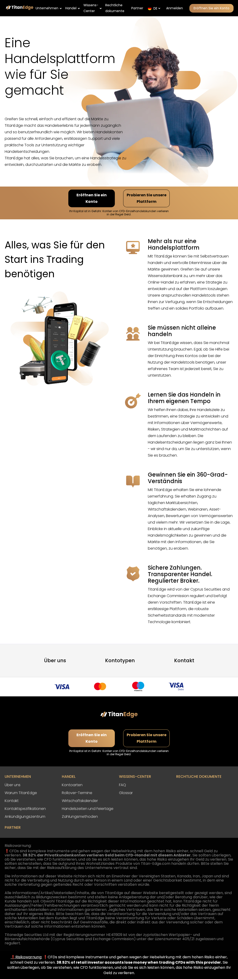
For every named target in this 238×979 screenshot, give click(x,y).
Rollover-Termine (77, 792)
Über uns (55, 660)
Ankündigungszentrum (25, 816)
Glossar (126, 792)
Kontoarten (72, 785)
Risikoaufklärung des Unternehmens (79, 867)
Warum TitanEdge (21, 792)
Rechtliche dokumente (114, 8)
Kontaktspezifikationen (25, 808)
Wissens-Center (90, 8)
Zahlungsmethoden (80, 816)
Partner (137, 8)
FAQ (122, 785)
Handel (70, 8)
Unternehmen (47, 8)
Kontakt (184, 660)
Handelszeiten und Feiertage (87, 808)
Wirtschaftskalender (80, 800)
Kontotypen (120, 660)
